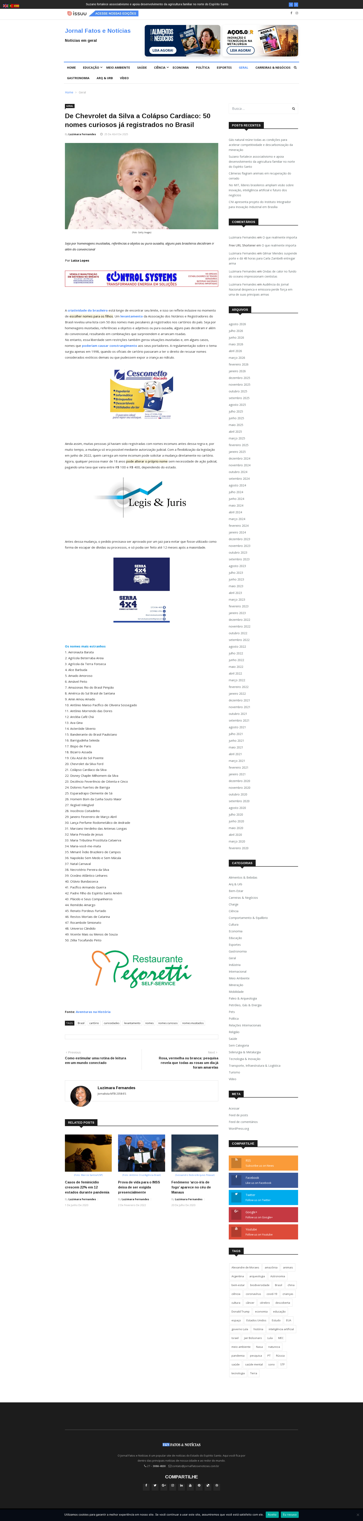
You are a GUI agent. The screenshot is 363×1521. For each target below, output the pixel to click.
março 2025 (237, 438)
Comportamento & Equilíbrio (248, 918)
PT (269, 1355)
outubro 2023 (238, 552)
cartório (94, 1023)
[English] (6, 6)
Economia (181, 67)
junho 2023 (236, 579)
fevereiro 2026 (239, 364)
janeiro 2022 (237, 694)
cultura (235, 1303)
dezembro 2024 (239, 458)
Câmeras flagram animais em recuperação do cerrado (182, 4)
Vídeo (124, 78)
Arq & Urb (105, 78)
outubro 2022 (238, 633)
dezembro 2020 (239, 781)
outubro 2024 (238, 472)
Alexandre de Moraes (245, 1267)
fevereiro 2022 (239, 687)
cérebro (265, 1303)
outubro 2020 (238, 794)
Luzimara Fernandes (82, 134)
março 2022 (237, 680)
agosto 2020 (237, 808)
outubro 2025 (238, 391)
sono (271, 1364)
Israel (235, 1338)
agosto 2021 (237, 727)
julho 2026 (236, 331)
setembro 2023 (239, 559)
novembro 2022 (239, 626)
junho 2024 (236, 499)
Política (203, 67)
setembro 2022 (239, 640)
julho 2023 (236, 573)
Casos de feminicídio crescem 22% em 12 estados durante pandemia (87, 1187)
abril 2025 (235, 432)
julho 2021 (236, 734)
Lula (270, 1338)
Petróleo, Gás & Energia (245, 1005)
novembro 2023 (239, 546)
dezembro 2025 (239, 378)
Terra (253, 1373)
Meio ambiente (118, 67)
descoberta (282, 1303)
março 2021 (237, 761)
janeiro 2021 (237, 774)
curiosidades (111, 1023)
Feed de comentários (243, 1122)
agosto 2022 (237, 646)
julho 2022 (236, 653)
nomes (149, 1023)
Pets (232, 1012)
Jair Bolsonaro (253, 1338)
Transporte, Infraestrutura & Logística (254, 1066)
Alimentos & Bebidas (243, 877)
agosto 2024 (237, 485)
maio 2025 (236, 425)
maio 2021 (236, 747)
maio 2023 (236, 586)
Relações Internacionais (245, 1025)
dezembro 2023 (239, 539)
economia (261, 1311)
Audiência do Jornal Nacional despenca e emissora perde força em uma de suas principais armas (260, 289)
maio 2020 (236, 828)
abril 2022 (235, 673)
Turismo (234, 1072)
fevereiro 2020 (239, 848)
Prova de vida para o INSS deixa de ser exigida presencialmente (139, 1187)
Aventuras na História (93, 1012)
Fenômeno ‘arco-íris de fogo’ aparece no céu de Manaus (191, 1187)
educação (279, 1311)
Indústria (235, 965)
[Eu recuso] (358, 1515)
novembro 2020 (239, 788)
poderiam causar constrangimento (109, 345)
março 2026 (237, 358)
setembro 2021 (239, 720)
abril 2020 (235, 835)
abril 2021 (235, 754)
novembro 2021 (239, 707)
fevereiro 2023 (239, 606)
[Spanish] (17, 6)
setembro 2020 (239, 801)
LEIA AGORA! (163, 50)
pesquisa (256, 1355)
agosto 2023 (237, 566)
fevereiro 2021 (239, 767)
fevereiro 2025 (239, 445)
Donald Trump (240, 1311)
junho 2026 (236, 337)
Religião (234, 1032)
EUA (288, 1320)
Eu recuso (290, 1514)
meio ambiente (241, 1347)
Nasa (259, 1347)
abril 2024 (235, 512)
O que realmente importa (280, 237)
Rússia (280, 1355)
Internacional (237, 971)
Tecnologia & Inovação (244, 1059)
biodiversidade (260, 1285)
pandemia (238, 1355)
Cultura (233, 924)
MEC (281, 1338)
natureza (274, 1347)
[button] (291, 5)
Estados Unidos (256, 1320)
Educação (91, 67)
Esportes (224, 67)
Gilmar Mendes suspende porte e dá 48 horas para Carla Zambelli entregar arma (263, 258)
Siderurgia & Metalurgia (245, 1052)
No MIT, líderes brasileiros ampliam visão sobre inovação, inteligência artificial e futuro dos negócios (261, 190)
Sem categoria (239, 1045)
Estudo (276, 1320)
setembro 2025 (239, 398)
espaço (236, 1320)
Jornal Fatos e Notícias (98, 31)
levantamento (132, 1023)
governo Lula (239, 1329)
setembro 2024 (239, 479)
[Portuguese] (11, 6)
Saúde (142, 67)
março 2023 (237, 599)
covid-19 (272, 1294)
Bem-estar (236, 891)
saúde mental (254, 1364)
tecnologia (238, 1373)
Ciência (160, 67)
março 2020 (237, 841)
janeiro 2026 (237, 371)
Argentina (237, 1276)
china (291, 1285)
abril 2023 (235, 593)
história (258, 1329)
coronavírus (253, 1294)
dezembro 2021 (239, 700)
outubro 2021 (238, 714)
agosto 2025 (237, 405)
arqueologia (257, 1276)
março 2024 (237, 519)
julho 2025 (236, 411)
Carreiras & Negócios (273, 67)
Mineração (236, 985)
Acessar (234, 1108)
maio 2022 (236, 667)
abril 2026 (235, 351)
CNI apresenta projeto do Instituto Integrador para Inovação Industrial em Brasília (260, 204)
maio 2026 (236, 344)
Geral (243, 67)
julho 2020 (236, 814)
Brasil (81, 1023)
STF (282, 1364)
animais (288, 1267)
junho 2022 (236, 660)
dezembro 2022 (239, 620)
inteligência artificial (281, 1329)
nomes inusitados (193, 1023)
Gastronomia (78, 78)
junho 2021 (236, 741)
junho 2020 (236, 821)
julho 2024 (236, 492)
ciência (235, 1294)
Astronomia (277, 1276)
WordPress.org (239, 1129)
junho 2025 (236, 418)
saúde (235, 1364)
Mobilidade (236, 992)
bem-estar (238, 1285)
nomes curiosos (168, 1023)
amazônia (271, 1267)
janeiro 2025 (237, 452)
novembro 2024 (239, 465)
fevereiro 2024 (239, 526)
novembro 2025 (239, 384)
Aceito (272, 1514)
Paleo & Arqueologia (243, 998)
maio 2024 (236, 505)
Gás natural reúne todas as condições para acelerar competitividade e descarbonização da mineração (261, 145)
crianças (288, 1294)
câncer (250, 1303)
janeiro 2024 (237, 532)
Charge (233, 904)
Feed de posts (238, 1115)
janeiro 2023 (237, 613)
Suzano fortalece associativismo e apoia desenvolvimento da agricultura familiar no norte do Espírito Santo (262, 162)
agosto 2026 (237, 324)
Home (71, 67)
